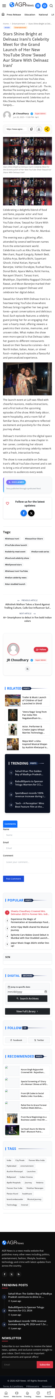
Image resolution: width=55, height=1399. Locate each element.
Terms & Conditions (13, 1386)
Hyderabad (11, 1166)
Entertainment (18, 23)
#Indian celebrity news (15, 577)
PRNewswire (32, 1386)
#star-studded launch (15, 584)
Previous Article (29, 600)
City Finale (19, 1160)
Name (6, 829)
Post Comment (13, 878)
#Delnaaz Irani (12, 538)
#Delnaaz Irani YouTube (16, 571)
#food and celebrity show (17, 558)
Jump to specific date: (19, 987)
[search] (51, 5)
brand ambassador (15, 1199)
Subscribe (45, 1364)
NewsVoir (47, 1386)
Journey (28, 1182)
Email (6, 842)
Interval (24, 1204)
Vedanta (39, 1182)
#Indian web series (40, 551)
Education (30, 14)
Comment (8, 855)
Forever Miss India (37, 1160)
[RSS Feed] (27, 669)
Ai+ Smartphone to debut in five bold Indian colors (27, 619)
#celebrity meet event (15, 551)
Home (6, 23)
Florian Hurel (12, 1193)
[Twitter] (31, 513)
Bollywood (11, 1177)
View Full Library (27, 1011)
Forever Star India (14, 1188)
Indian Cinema (26, 1177)
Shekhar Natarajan (35, 1188)
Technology (12, 1204)
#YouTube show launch (16, 545)
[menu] (4, 5)
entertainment (27, 1166)
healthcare (27, 1193)
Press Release (14, 14)
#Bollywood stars (13, 564)
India (9, 1160)
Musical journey (34, 1199)
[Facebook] (23, 513)
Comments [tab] (10, 823)
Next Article (25, 613)
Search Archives (27, 998)
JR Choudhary (18, 660)
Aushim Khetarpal (15, 1171)
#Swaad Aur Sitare (34, 538)
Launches (31, 1171)
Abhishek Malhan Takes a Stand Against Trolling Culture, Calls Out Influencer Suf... (27, 606)
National (43, 14)
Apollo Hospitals (14, 1182)
